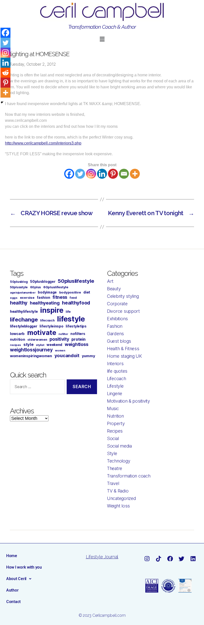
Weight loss (118, 505)
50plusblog (19, 282)
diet (86, 292)
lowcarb (17, 333)
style (28, 344)
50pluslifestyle (76, 281)
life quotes (117, 371)
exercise (27, 298)
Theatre (114, 468)
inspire (51, 310)
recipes (15, 345)
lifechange (24, 319)
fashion (43, 297)
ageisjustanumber (23, 292)
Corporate (117, 303)
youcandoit (66, 355)
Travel (113, 483)
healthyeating (45, 303)
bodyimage (47, 292)
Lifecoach (116, 378)
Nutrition (115, 416)
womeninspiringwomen (31, 356)
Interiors (115, 363)
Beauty (114, 288)
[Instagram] (91, 174)
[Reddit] (5, 73)
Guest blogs (119, 341)
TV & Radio (117, 490)
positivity (59, 339)
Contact (13, 601)
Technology (118, 461)
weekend (54, 344)
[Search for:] (36, 387)
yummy (88, 356)
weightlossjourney (31, 350)
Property (116, 423)
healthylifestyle (24, 311)
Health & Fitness (123, 348)
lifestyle (71, 318)
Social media (119, 446)
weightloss (76, 344)
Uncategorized (121, 498)
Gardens (115, 333)
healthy (18, 303)
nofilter (63, 334)
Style (112, 453)
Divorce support (123, 311)
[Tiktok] (158, 559)
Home (11, 555)
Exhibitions (117, 318)
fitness (59, 297)
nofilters (77, 333)
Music (113, 408)
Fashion (114, 326)
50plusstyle (19, 287)
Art (110, 281)
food (73, 298)
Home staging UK (124, 356)
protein (78, 339)
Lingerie (114, 393)
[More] (135, 174)
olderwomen (37, 339)
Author (12, 590)
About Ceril (16, 578)
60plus (35, 287)
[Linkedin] (102, 174)
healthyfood (76, 303)
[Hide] (2, 102)
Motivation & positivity (128, 401)
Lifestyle (115, 386)
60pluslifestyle (55, 287)
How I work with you (24, 567)
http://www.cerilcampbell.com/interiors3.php (43, 143)
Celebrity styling (123, 296)
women (60, 350)
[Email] (124, 174)
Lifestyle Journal (102, 556)
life (68, 311)
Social (113, 438)
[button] (102, 39)
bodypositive (70, 292)
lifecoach (47, 320)
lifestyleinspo (51, 326)
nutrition (17, 339)
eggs (13, 298)
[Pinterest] (113, 174)
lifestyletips (76, 326)
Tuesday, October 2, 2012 (32, 64)
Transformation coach (129, 475)
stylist (40, 345)
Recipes (115, 431)
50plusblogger (42, 282)
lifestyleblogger (23, 326)
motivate (41, 332)
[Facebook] (69, 174)
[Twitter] (80, 174)
